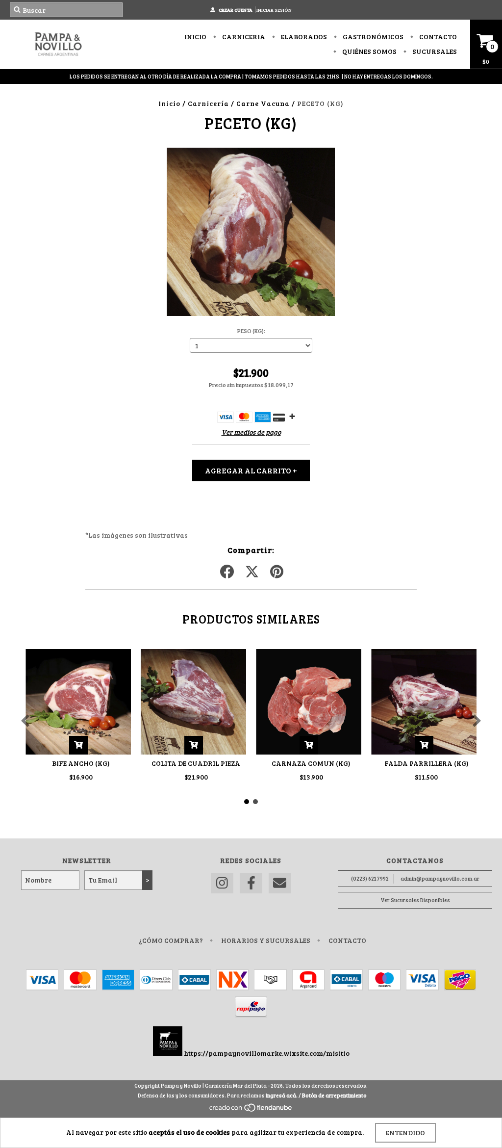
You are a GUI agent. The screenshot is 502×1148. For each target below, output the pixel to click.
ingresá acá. (282, 1095)
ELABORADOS (303, 36)
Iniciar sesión (274, 9)
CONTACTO (437, 36)
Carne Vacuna (263, 103)
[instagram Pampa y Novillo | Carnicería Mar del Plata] (222, 883)
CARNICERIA (243, 36)
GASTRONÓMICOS (372, 36)
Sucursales (434, 51)
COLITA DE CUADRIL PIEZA (195, 763)
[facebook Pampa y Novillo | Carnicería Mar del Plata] (251, 883)
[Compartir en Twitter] (252, 572)
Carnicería (208, 103)
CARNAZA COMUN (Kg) (311, 763)
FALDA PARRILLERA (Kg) (426, 763)
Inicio (195, 36)
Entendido (405, 1132)
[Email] (280, 883)
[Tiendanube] (251, 1110)
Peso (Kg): (251, 331)
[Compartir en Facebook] (227, 572)
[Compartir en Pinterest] (276, 572)
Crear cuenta (235, 9)
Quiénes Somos (369, 51)
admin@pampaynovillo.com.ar (440, 878)
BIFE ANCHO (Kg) (81, 763)
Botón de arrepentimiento (334, 1095)
